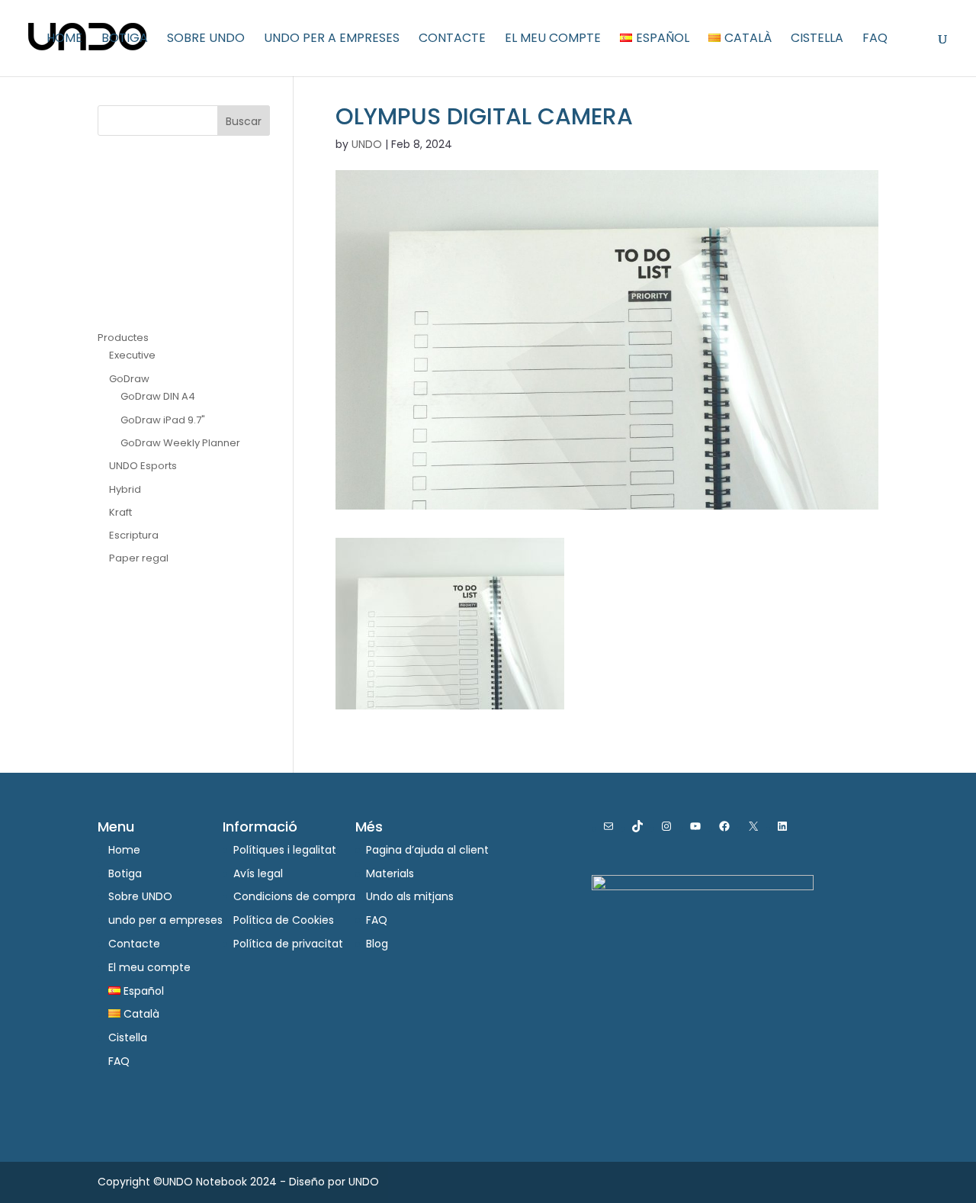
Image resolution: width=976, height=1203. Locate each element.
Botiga (124, 40)
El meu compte (553, 40)
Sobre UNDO (206, 40)
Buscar (244, 121)
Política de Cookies (283, 920)
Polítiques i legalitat (284, 849)
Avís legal (258, 873)
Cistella (817, 40)
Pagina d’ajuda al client (427, 849)
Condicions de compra (294, 896)
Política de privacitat (288, 943)
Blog (377, 943)
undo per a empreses (332, 40)
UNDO (367, 144)
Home (64, 40)
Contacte (452, 40)
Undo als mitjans (410, 896)
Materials (390, 873)
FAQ (875, 40)
